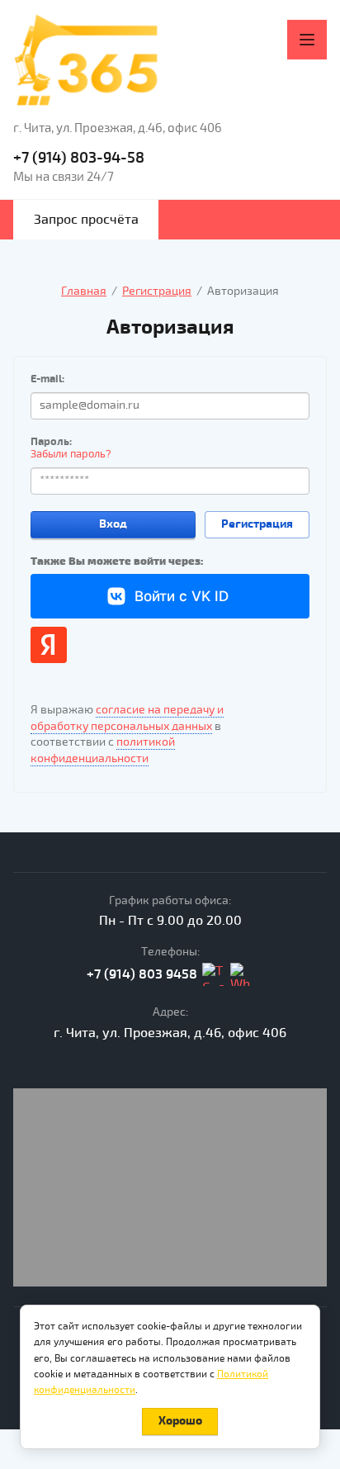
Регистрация (257, 524)
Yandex (49, 645)
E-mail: (47, 379)
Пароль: (51, 441)
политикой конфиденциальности (103, 750)
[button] (85, 219)
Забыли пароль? (71, 454)
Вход (113, 524)
